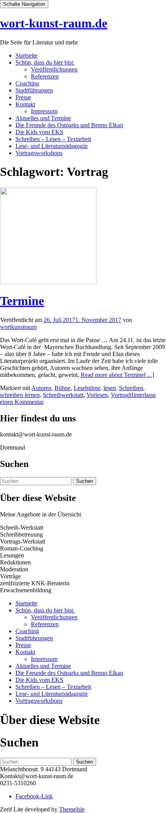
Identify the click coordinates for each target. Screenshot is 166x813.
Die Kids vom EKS (39, 132)
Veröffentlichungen (54, 69)
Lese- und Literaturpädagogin (51, 146)
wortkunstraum (18, 327)
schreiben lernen (20, 395)
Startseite (26, 55)
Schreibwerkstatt (63, 395)
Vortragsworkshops (39, 153)
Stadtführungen (34, 90)
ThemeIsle (72, 809)
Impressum (44, 111)
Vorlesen (97, 395)
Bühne (62, 388)
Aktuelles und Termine (43, 118)
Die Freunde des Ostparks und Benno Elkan (69, 125)
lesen (109, 388)
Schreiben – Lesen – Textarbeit (53, 139)
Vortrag (120, 395)
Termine (22, 301)
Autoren (41, 388)
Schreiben (131, 388)
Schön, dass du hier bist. (45, 62)
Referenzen (45, 76)
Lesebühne (87, 388)
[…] (117, 375)
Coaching (27, 83)
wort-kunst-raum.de (53, 23)
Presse (23, 97)
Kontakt (25, 104)
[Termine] (48, 282)
